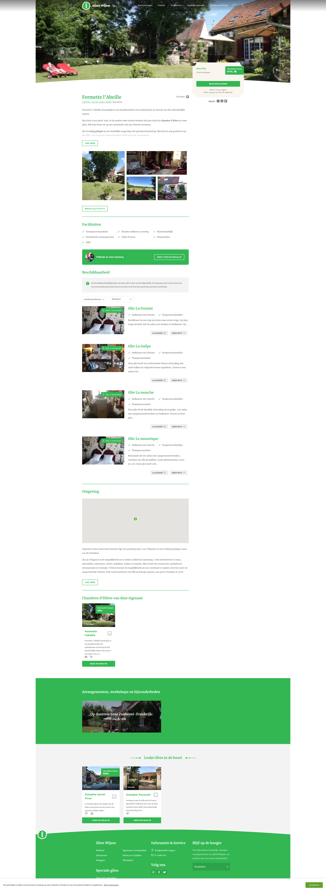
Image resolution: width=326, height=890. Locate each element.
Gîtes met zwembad (106, 877)
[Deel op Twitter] (226, 101)
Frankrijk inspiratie (195, 5)
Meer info (177, 333)
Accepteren (314, 885)
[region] (163, 884)
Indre (108, 102)
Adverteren (101, 855)
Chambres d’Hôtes (219, 5)
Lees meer (90, 143)
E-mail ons (160, 855)
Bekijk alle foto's (95, 209)
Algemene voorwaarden (135, 850)
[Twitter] (164, 872)
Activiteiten (176, 5)
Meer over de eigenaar (169, 257)
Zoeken (161, 5)
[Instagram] (153, 872)
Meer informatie (111, 885)
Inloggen (100, 860)
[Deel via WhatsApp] (218, 101)
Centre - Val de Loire (93, 102)
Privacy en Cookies (132, 855)
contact (212, 92)
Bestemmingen (145, 5)
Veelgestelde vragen (164, 850)
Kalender (157, 333)
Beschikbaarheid (218, 84)
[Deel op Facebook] (222, 101)
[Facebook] (159, 872)
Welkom (100, 850)
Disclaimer (128, 860)
